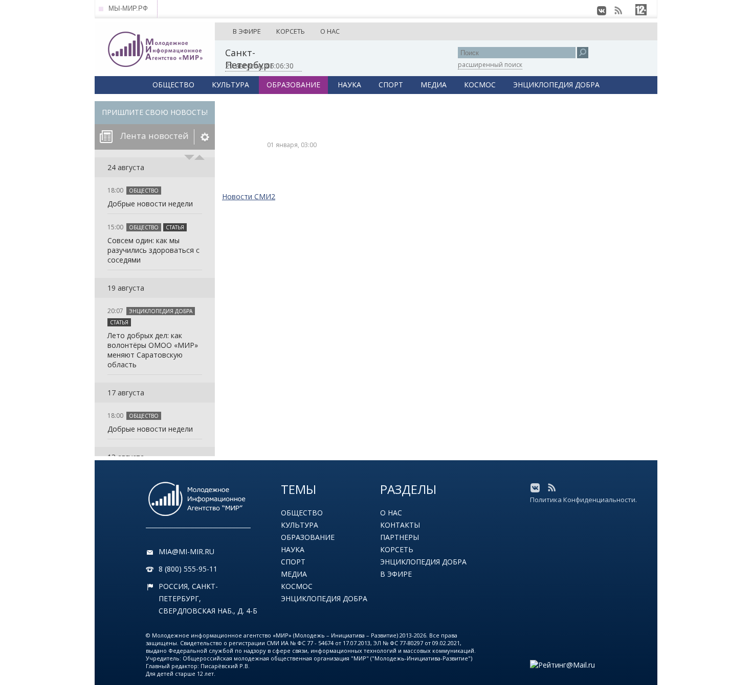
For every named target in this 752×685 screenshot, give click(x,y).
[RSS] (618, 10)
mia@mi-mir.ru (186, 551)
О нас (391, 512)
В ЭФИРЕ (247, 31)
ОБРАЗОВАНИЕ (293, 84)
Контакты (400, 525)
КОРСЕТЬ (290, 31)
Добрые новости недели (150, 203)
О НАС (330, 31)
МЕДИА (434, 84)
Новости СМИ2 (248, 196)
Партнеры (399, 537)
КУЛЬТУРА (230, 84)
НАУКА (349, 84)
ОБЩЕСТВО (173, 84)
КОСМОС (480, 84)
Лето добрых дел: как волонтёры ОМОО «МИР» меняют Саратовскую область (152, 349)
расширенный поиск (490, 64)
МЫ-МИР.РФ (128, 8)
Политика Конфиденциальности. (583, 499)
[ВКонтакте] (601, 10)
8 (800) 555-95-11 (188, 569)
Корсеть (396, 549)
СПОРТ (391, 84)
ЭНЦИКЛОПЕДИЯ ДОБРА (556, 84)
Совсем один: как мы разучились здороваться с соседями (153, 250)
